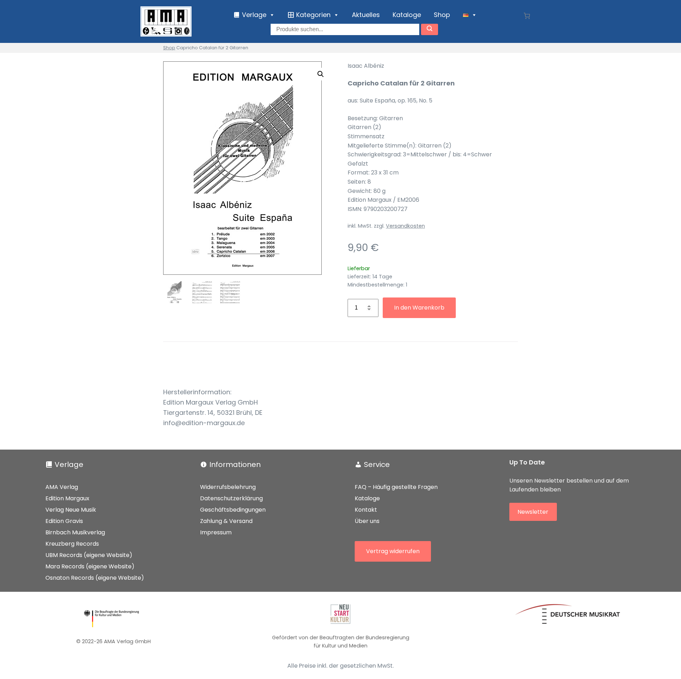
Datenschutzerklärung (231, 498)
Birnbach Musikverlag (75, 532)
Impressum (216, 532)
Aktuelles (366, 14)
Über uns (367, 521)
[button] (320, 74)
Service (377, 464)
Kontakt (366, 510)
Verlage (69, 464)
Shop (442, 14)
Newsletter (532, 512)
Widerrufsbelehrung (228, 487)
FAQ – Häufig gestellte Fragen (396, 487)
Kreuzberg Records (72, 544)
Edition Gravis (64, 521)
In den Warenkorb (419, 308)
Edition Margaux (67, 498)
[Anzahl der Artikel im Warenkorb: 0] (527, 16)
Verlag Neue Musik (70, 510)
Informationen (235, 464)
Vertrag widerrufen (393, 551)
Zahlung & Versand (226, 521)
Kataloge (407, 14)
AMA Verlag (61, 487)
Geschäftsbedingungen (233, 510)
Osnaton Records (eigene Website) (94, 578)
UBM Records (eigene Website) (88, 555)
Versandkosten (405, 225)
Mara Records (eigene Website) (89, 566)
